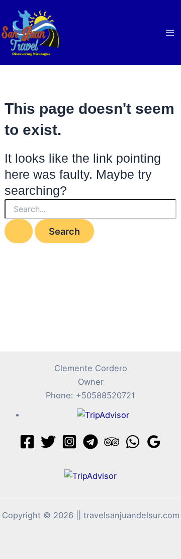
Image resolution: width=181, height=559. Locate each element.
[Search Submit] (19, 231)
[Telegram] (90, 441)
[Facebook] (27, 441)
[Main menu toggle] (169, 32)
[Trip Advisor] (111, 441)
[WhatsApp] (132, 441)
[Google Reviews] (153, 441)
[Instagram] (69, 441)
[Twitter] (48, 441)
